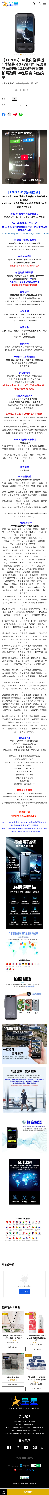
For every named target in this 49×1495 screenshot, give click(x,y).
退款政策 (33, 1483)
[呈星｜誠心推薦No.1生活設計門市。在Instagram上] (17, 1450)
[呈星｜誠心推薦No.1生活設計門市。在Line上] (34, 1450)
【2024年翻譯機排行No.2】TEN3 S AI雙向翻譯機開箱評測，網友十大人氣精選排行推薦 (24, 226)
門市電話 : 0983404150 (24, 1424)
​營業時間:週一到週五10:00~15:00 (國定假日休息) (24, 1433)
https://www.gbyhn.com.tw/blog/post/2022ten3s (25, 233)
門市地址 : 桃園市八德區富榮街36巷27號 (24, 1430)
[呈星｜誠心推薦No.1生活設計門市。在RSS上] (41, 1448)
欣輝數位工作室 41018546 (24, 1421)
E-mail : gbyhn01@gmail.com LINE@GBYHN (24, 1427)
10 (34, 54)
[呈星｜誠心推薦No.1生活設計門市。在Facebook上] (9, 1450)
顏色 (4, 99)
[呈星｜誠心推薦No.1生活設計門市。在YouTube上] (26, 1450)
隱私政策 (24, 1483)
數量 (4, 105)
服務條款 (16, 1483)
